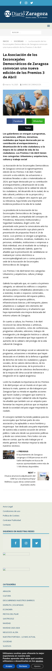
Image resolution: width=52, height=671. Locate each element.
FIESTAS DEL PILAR (10, 614)
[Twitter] (31, 3)
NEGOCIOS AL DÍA (10, 632)
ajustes (39, 661)
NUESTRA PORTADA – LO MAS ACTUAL (19, 637)
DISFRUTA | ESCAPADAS (13, 605)
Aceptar (9, 666)
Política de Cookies (11, 515)
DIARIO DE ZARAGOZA (31, 84)
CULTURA (7, 596)
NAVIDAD (7, 623)
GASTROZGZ (8, 618)
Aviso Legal (8, 506)
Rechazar (23, 666)
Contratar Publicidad (12, 520)
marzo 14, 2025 (11, 84)
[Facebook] (20, 3)
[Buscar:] (26, 32)
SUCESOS (7, 646)
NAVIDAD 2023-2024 (11, 628)
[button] (48, 26)
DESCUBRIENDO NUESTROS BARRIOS (19, 600)
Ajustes (37, 666)
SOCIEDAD (7, 641)
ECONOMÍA (7, 609)
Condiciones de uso (11, 511)
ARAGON (7, 591)
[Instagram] (26, 3)
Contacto (7, 524)
